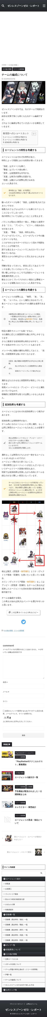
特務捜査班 (9, 910)
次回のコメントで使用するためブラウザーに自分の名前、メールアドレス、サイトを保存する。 (23, 712)
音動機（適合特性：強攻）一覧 (16, 919)
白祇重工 (8, 889)
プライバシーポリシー (16, 1004)
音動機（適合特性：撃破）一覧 (16, 925)
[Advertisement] (23, 36)
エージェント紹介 (13, 879)
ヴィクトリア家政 (11, 894)
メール (6, 692)
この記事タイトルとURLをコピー (24, 612)
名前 (5, 682)
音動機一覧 (10, 914)
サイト (5, 701)
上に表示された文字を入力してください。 (18, 721)
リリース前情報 (19, 630)
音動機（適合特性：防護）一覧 (16, 940)
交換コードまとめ (11, 959)
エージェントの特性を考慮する (15, 137)
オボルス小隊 (10, 904)
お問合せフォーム (31, 1004)
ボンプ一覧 (10, 945)
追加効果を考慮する (12, 142)
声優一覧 (8, 974)
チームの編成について (13, 980)
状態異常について (13, 949)
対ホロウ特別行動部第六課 (14, 899)
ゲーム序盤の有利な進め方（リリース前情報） (22, 969)
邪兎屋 (7, 884)
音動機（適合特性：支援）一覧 (16, 935)
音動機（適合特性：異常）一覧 (16, 930)
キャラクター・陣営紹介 (25, 807)
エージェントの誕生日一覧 (26, 777)
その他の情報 (8, 630)
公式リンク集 (11, 990)
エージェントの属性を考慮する (16, 140)
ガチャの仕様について (13, 964)
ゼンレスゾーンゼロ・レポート (23, 5)
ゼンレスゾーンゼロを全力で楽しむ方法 (19, 985)
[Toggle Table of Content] (32, 134)
